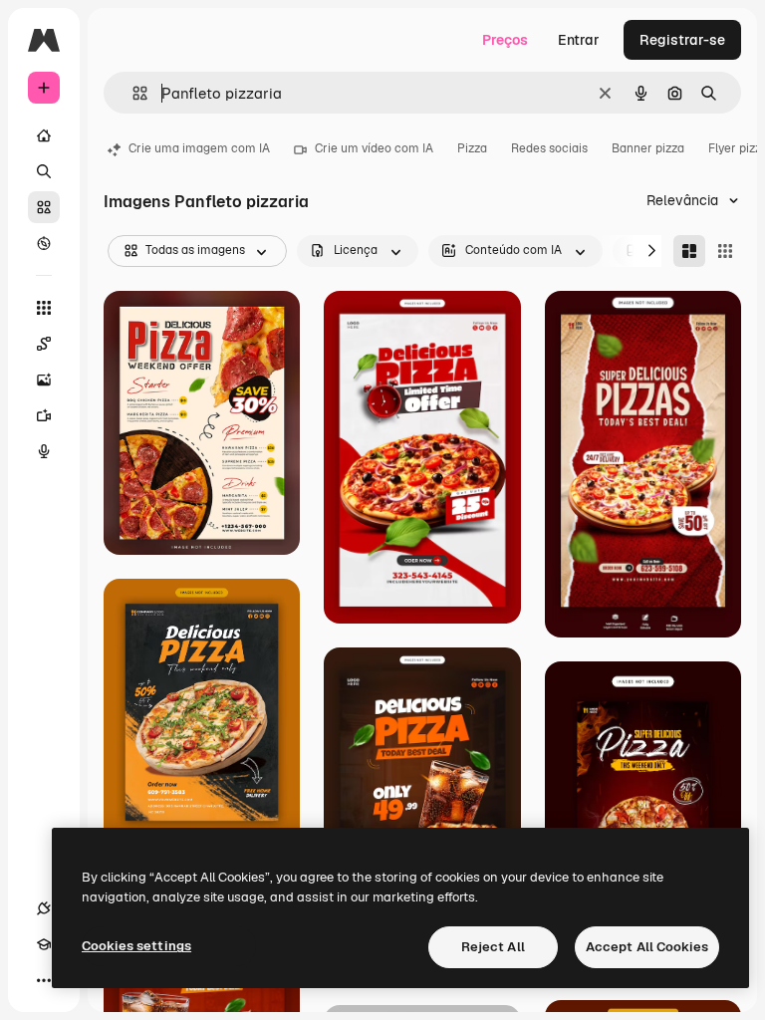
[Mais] (44, 980)
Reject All (493, 946)
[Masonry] (689, 251)
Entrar (579, 40)
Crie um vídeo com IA (374, 148)
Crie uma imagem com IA (199, 148)
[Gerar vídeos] (44, 415)
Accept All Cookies (647, 946)
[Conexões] (44, 908)
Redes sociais (549, 148)
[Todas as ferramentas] (44, 308)
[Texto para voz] (44, 451)
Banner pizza (648, 148)
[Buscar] (44, 171)
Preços (505, 40)
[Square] (725, 251)
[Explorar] (44, 243)
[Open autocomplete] (132, 93)
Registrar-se (682, 40)
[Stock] (44, 207)
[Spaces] (44, 344)
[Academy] (44, 944)
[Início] (44, 135)
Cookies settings (136, 945)
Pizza (472, 148)
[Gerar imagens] (44, 379)
